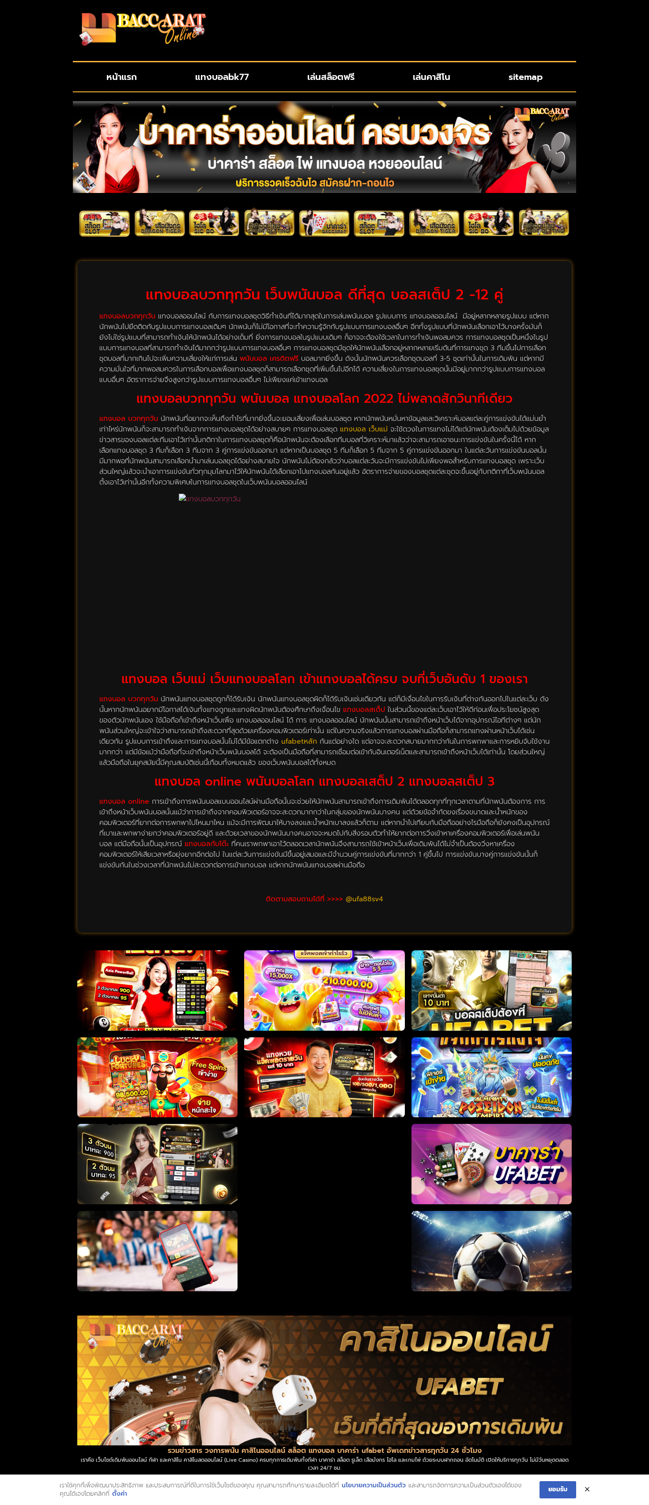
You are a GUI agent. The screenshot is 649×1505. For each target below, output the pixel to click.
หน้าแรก (121, 76)
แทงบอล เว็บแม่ (364, 429)
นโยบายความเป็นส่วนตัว (374, 1485)
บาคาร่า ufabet (360, 1450)
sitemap (526, 76)
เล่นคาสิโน (431, 76)
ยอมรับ (557, 1489)
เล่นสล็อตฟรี (331, 76)
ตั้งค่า (119, 1494)
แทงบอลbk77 (222, 76)
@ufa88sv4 (364, 899)
